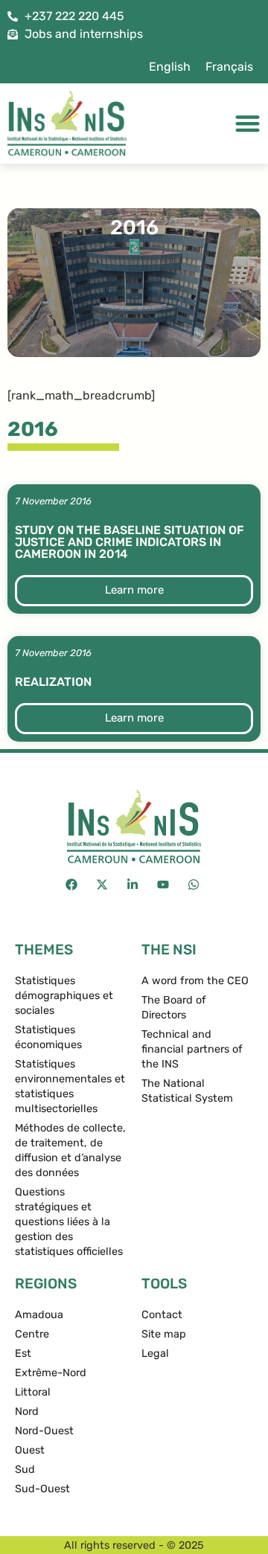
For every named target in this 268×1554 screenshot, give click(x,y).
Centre (32, 1334)
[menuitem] (169, 67)
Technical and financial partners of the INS (192, 1049)
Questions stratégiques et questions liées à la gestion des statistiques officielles (69, 1222)
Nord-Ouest (44, 1431)
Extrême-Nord (50, 1373)
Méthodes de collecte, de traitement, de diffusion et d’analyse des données (70, 1150)
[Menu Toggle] (247, 123)
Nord (27, 1411)
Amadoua (39, 1315)
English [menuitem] (170, 67)
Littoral (33, 1392)
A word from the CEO (195, 981)
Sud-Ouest (42, 1489)
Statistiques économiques (48, 1037)
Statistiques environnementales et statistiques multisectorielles (70, 1086)
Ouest (30, 1450)
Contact (161, 1315)
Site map (163, 1334)
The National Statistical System (187, 1091)
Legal (155, 1353)
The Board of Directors (173, 1007)
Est (23, 1353)
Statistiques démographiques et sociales (64, 996)
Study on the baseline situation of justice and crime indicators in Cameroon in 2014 (129, 542)
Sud (25, 1469)
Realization (53, 682)
